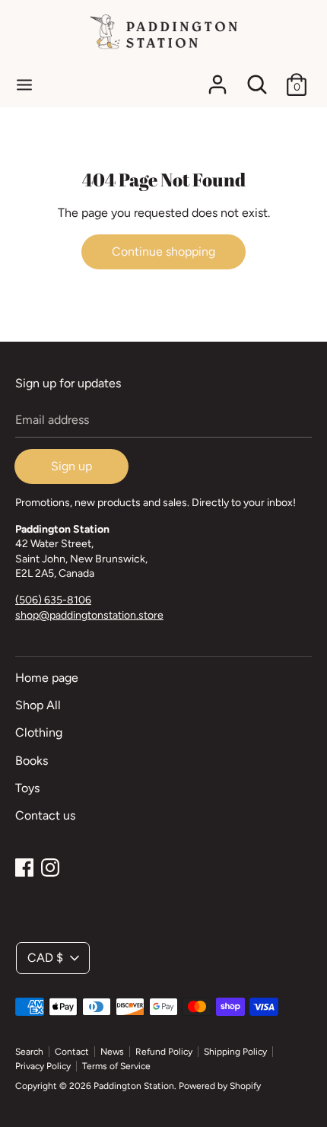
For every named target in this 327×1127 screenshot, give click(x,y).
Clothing (38, 732)
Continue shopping (163, 251)
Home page (46, 677)
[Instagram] (50, 865)
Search (29, 1051)
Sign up (71, 466)
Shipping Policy (235, 1051)
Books (31, 760)
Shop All (38, 705)
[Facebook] (24, 865)
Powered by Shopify (220, 1086)
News (112, 1051)
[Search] (257, 79)
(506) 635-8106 (53, 600)
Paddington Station (134, 1086)
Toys (27, 788)
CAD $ (45, 957)
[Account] (217, 79)
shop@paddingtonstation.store (89, 615)
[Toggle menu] (24, 84)
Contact (72, 1051)
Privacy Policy (43, 1066)
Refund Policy (163, 1051)
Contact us (45, 815)
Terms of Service (116, 1066)
